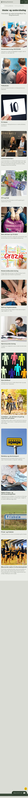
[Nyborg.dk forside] (7, 2)
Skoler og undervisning (19, 5)
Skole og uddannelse (9, 5)
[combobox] (2, 6)
